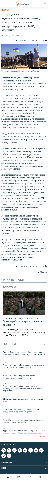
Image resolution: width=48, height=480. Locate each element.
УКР (29, 477)
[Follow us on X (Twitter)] (9, 450)
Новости (5, 10)
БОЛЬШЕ (42, 437)
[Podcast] (3, 456)
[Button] (21, 40)
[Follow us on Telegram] (30, 450)
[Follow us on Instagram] (20, 450)
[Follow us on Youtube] (14, 450)
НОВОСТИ (9, 344)
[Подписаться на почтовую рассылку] (9, 456)
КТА (18, 477)
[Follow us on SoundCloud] (36, 450)
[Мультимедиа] (7, 477)
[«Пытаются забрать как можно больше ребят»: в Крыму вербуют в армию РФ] (24, 303)
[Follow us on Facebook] (3, 450)
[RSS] (41, 450)
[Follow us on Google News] (25, 450)
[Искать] (40, 477)
